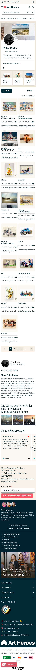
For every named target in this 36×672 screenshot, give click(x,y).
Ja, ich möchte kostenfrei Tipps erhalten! (17, 495)
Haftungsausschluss (27, 650)
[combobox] (13, 12)
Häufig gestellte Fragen (12, 534)
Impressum (31, 653)
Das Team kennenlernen (12, 575)
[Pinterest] (12, 602)
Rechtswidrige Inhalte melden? (10, 653)
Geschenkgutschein (10, 548)
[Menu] (2, 7)
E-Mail (27, 528)
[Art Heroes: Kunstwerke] (33, 583)
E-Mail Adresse (6, 486)
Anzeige (29, 91)
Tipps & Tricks (7, 592)
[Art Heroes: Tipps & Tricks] (33, 592)
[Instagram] (9, 602)
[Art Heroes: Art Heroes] (33, 597)
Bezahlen (7, 540)
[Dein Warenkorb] (33, 7)
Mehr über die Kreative (10, 63)
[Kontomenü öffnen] (29, 7)
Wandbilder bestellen (11, 537)
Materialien (6, 588)
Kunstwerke (6, 583)
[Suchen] (32, 12)
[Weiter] (31, 349)
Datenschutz (23, 653)
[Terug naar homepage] (11, 7)
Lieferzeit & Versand (10, 542)
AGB (19, 650)
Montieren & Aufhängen (12, 545)
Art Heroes (6, 597)
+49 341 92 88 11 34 (15, 528)
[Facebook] (15, 602)
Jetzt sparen (9, 664)
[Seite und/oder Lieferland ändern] (33, 2)
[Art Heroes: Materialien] (33, 588)
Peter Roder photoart (3, 68)
